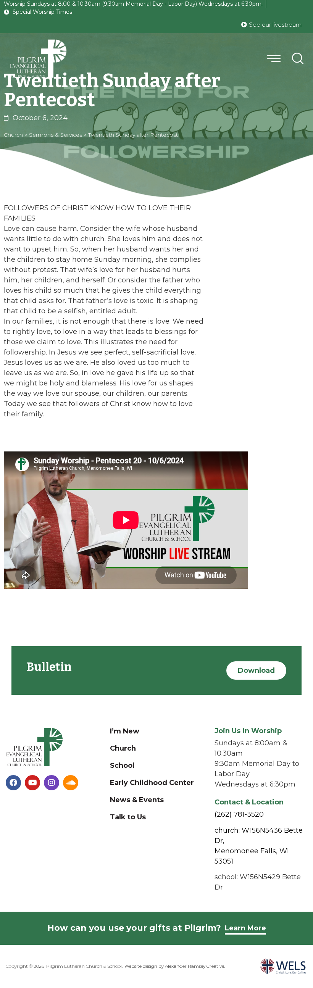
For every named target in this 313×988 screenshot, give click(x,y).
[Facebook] (13, 782)
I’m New (124, 731)
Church (123, 748)
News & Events (137, 800)
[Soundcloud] (70, 782)
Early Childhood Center (152, 783)
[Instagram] (51, 782)
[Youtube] (32, 782)
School (122, 765)
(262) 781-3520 (239, 814)
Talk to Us (128, 817)
